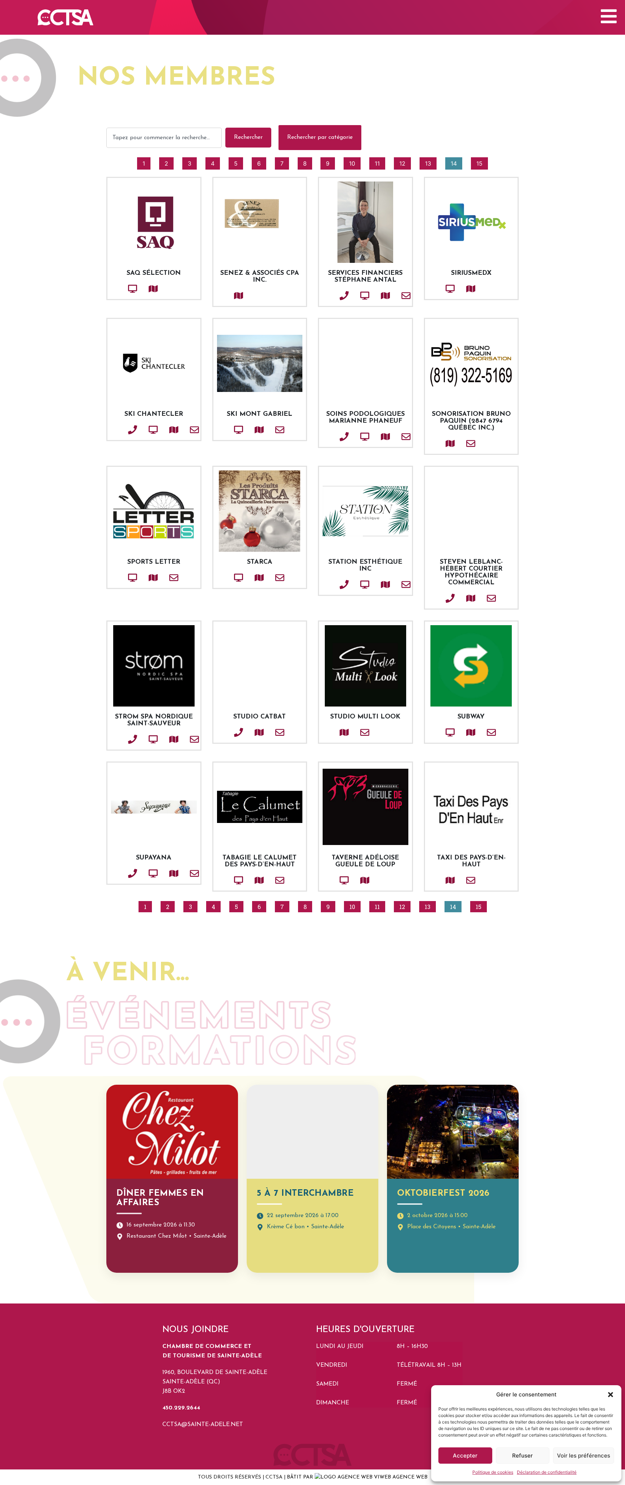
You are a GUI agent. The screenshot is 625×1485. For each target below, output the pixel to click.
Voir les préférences (583, 1455)
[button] (610, 1394)
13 (431, 162)
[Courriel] (393, 295)
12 (405, 162)
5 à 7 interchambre (305, 1193)
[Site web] (120, 288)
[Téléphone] (332, 295)
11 (379, 162)
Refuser (522, 1455)
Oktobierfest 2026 (443, 1193)
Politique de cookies (492, 1472)
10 (355, 162)
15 (482, 162)
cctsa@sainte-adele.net (202, 1425)
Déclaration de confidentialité (547, 1472)
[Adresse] (141, 288)
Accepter (465, 1455)
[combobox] (164, 138)
